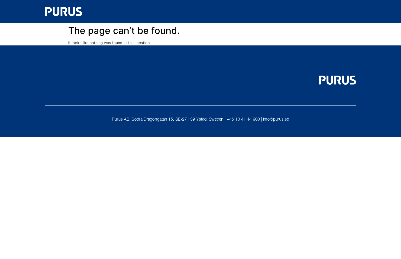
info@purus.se (276, 120)
